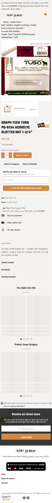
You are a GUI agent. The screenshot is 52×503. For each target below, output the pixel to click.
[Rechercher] (39, 15)
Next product (49, 29)
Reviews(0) (5, 270)
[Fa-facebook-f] (24, 497)
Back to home (45, 29)
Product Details (7, 262)
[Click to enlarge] (6, 96)
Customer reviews (8, 277)
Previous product (42, 29)
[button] (4, 70)
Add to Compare (11, 164)
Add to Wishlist (30, 164)
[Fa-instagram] (28, 497)
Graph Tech (12, 202)
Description (6, 243)
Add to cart (22, 155)
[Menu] (2, 15)
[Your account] (49, 15)
